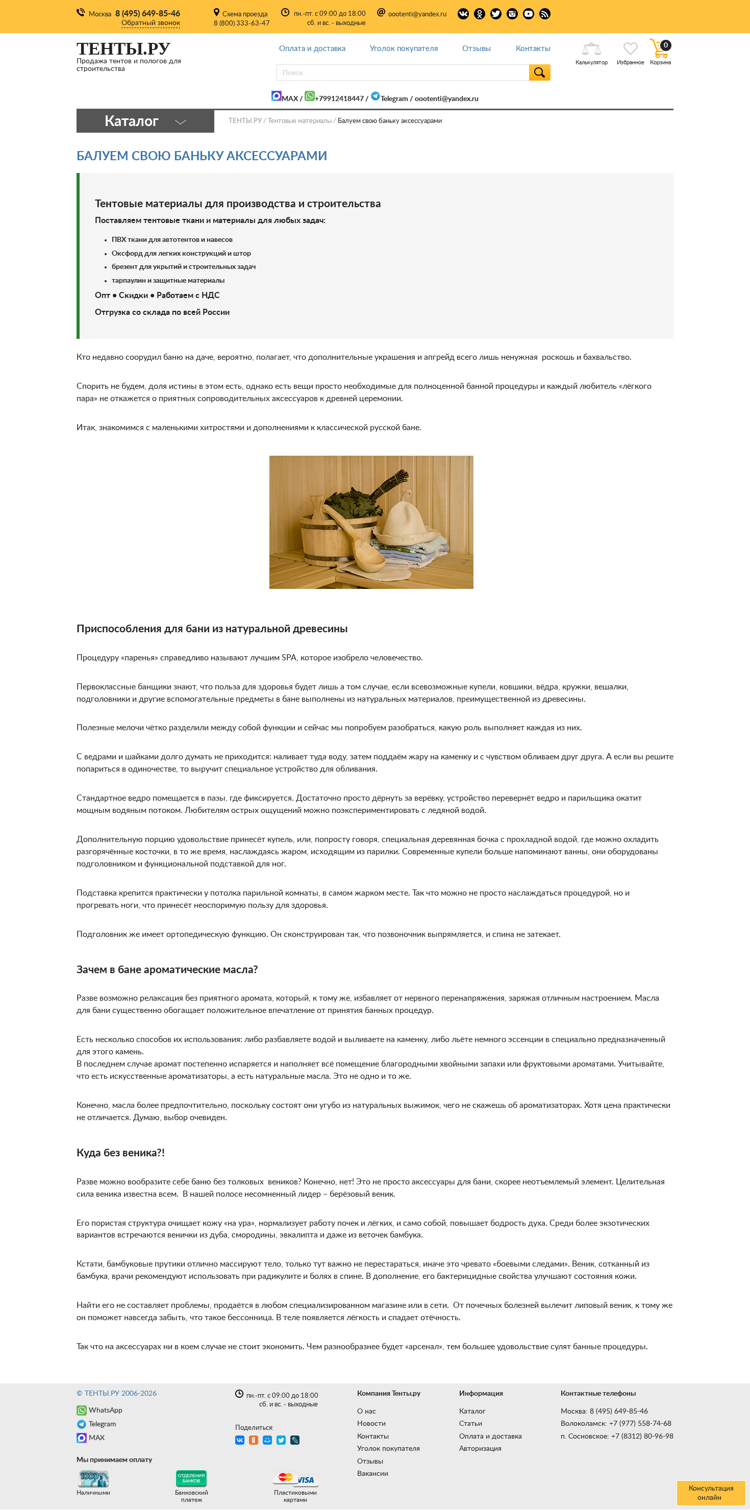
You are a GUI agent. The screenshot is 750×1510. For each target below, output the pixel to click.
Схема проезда (244, 14)
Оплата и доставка (312, 49)
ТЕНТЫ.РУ (245, 121)
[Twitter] (282, 1441)
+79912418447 (339, 99)
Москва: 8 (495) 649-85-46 (604, 1411)
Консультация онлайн (711, 1493)
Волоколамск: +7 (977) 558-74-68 (616, 1423)
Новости (371, 1423)
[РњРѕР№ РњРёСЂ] (268, 1441)
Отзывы (476, 49)
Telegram (394, 99)
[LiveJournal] (296, 1441)
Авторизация (480, 1448)
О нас (366, 1411)
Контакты (533, 49)
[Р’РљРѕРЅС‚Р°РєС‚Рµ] (241, 1441)
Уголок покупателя (404, 49)
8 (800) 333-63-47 (242, 23)
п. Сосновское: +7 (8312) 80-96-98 (617, 1436)
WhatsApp (105, 1410)
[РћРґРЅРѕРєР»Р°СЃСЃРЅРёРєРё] (255, 1441)
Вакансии (372, 1473)
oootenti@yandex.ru (417, 14)
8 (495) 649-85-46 (147, 14)
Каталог (472, 1411)
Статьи (470, 1423)
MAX (290, 99)
